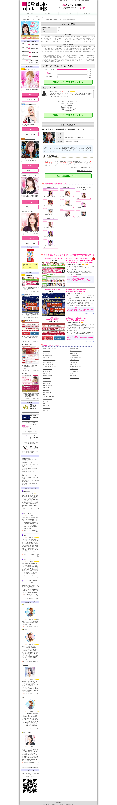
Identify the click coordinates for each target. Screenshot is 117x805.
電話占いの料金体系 (27, 467)
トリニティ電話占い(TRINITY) (30, 581)
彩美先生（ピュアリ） (65, 194)
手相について (46, 387)
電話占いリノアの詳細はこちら (31, 341)
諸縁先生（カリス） (65, 213)
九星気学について (47, 373)
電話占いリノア (28, 320)
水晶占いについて (74, 362)
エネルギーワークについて (49, 360)
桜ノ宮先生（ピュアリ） (31, 175)
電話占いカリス (28, 344)
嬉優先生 (25, 604)
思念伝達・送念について (76, 351)
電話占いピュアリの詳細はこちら (32, 291)
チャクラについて (47, 383)
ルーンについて (46, 408)
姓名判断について (74, 369)
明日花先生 (26, 629)
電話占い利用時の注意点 (28, 471)
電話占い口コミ (49, 13)
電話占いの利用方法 (27, 462)
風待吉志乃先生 (27, 732)
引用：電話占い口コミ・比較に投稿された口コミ (81, 167)
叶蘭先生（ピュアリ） (30, 69)
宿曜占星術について (74, 355)
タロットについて (47, 381)
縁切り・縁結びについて (48, 362)
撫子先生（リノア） (82, 214)
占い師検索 (68, 13)
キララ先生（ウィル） (30, 104)
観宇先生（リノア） (48, 203)
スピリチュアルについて (76, 366)
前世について (73, 375)
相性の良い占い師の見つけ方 (29, 475)
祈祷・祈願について (47, 369)
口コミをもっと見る (84, 171)
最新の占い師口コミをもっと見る (30, 767)
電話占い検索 (30, 13)
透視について (46, 390)
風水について (46, 401)
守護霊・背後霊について (76, 357)
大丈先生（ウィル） (48, 212)
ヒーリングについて (47, 399)
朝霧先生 (25, 665)
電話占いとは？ (26, 458)
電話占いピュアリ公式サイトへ (68, 82)
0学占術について (74, 373)
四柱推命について (74, 348)
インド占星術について (48, 355)
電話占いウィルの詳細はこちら (32, 317)
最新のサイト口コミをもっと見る (30, 598)
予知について (46, 405)
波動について (46, 394)
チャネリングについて (48, 385)
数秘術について (73, 364)
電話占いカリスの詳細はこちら (31, 370)
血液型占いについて (47, 375)
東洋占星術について (47, 392)
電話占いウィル (28, 294)
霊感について (46, 410)
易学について (46, 357)
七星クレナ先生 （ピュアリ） (49, 244)
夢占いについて (46, 403)
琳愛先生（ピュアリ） (82, 195)
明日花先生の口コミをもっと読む (31, 661)
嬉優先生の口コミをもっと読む (31, 626)
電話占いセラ (26, 491)
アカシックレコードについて (50, 348)
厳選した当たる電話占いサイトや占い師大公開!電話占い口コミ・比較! (60, 804)
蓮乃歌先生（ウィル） (48, 225)
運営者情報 (58, 802)
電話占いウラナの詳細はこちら (32, 398)
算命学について (46, 378)
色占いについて (46, 353)
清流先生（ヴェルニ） (48, 234)
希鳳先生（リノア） (82, 205)
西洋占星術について (74, 371)
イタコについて (46, 351)
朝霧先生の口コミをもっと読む (31, 693)
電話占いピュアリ (29, 275)
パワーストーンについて (48, 396)
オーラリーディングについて (50, 366)
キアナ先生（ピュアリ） (49, 193)
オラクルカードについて (48, 364)
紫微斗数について (74, 353)
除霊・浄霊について (74, 360)
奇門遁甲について (47, 371)
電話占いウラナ (28, 373)
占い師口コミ (87, 13)
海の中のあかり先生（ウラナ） (66, 204)
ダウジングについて (74, 378)
